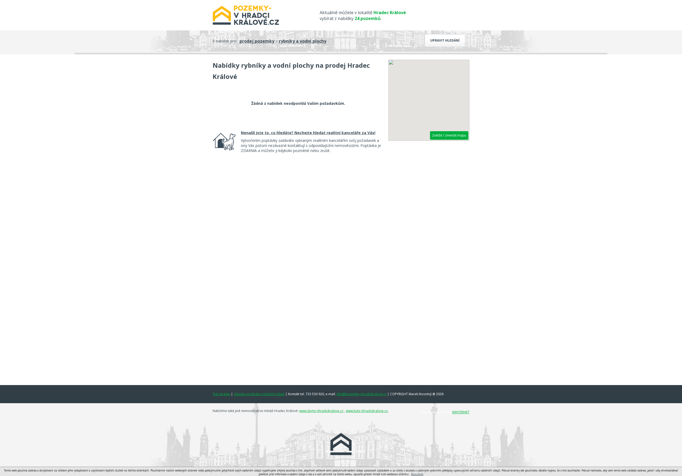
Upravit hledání (445, 40)
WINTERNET (460, 412)
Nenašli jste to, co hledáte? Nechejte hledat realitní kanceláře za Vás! (308, 132)
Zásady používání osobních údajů (259, 394)
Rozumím (417, 474)
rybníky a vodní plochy (302, 41)
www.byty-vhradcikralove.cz (367, 411)
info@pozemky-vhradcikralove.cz (361, 394)
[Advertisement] (429, 226)
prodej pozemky (256, 41)
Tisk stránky (221, 394)
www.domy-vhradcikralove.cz (321, 411)
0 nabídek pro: (225, 40)
